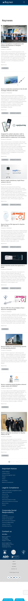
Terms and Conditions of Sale (8, 499)
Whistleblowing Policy (7, 526)
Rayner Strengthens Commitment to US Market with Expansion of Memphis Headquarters (12, 45)
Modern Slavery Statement (8, 517)
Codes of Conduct (6, 524)
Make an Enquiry (19, 599)
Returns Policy (5, 503)
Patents (4, 505)
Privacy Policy (5, 497)
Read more (4, 64)
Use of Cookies (5, 496)
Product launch (15, 113)
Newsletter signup (8, 599)
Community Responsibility (8, 522)
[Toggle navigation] (24, 2)
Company (5, 68)
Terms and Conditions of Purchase (10, 501)
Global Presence (5, 471)
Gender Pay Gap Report (7, 518)
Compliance (4, 515)
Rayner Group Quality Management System (12, 490)
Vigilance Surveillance (7, 492)
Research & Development (7, 482)
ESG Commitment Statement (8, 520)
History (3, 478)
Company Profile (6, 473)
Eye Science (4, 480)
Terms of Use (5, 494)
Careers (4, 476)
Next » (19, 462)
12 (16, 461)
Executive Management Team (8, 475)
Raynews (14, 566)
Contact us (14, 568)
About (14, 561)
